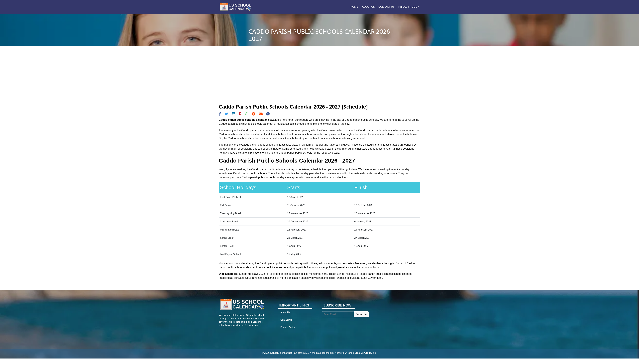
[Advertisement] (319, 79)
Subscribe (361, 314)
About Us (368, 6)
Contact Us (386, 6)
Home (354, 6)
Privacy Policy (408, 6)
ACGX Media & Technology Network (324, 352)
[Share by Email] (261, 114)
